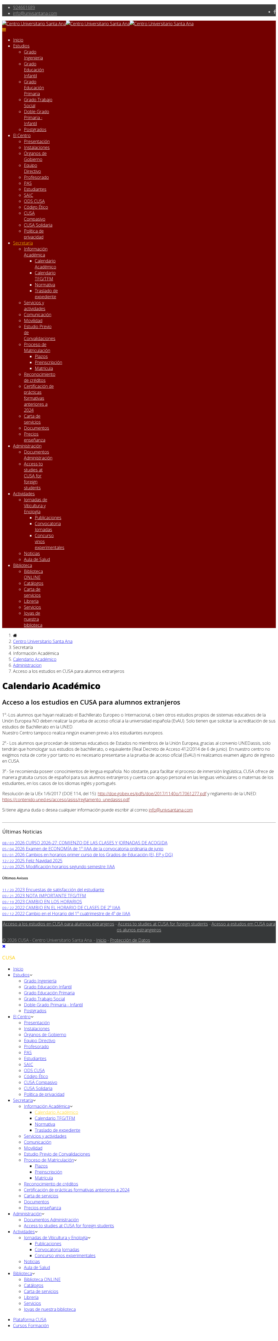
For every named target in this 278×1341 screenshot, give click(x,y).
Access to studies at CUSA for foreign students (33, 476)
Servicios (32, 607)
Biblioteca (22, 565)
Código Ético (36, 207)
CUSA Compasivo (34, 216)
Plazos (41, 356)
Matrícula (44, 368)
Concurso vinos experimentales (65, 1255)
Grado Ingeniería (33, 55)
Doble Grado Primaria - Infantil (36, 117)
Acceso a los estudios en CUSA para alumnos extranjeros (58, 924)
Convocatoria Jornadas (48, 526)
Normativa (45, 285)
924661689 (24, 7)
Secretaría (23, 243)
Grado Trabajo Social (44, 999)
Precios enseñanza (34, 437)
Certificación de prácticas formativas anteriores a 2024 (39, 398)
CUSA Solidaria (38, 225)
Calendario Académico (45, 264)
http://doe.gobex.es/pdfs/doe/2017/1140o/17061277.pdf (152, 794)
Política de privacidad (34, 234)
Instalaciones (37, 147)
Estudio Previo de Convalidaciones (57, 1154)
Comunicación (37, 315)
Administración (27, 446)
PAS (28, 183)
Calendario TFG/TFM (45, 276)
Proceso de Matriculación (37, 347)
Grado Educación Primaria (34, 88)
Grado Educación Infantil (34, 70)
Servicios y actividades (34, 306)
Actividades (24, 494)
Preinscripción (48, 362)
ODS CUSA (34, 201)
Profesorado (36, 177)
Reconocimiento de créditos (39, 377)
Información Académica (36, 252)
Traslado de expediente (46, 294)
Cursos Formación (31, 1326)
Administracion (27, 665)
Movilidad (33, 321)
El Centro (22, 135)
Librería (31, 601)
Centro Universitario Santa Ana (42, 641)
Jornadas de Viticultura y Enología (35, 506)
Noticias (32, 553)
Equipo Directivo (32, 168)
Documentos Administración (38, 455)
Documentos (36, 428)
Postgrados (35, 129)
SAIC (28, 195)
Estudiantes (35, 189)
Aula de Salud (37, 559)
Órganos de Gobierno (35, 156)
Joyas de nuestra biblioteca (33, 619)
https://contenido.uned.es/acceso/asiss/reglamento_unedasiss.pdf (65, 800)
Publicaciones (48, 518)
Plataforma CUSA (29, 1320)
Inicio (18, 40)
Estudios (21, 46)
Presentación (37, 141)
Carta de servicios (32, 419)
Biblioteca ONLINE (33, 574)
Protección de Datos (130, 940)
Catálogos (33, 583)
